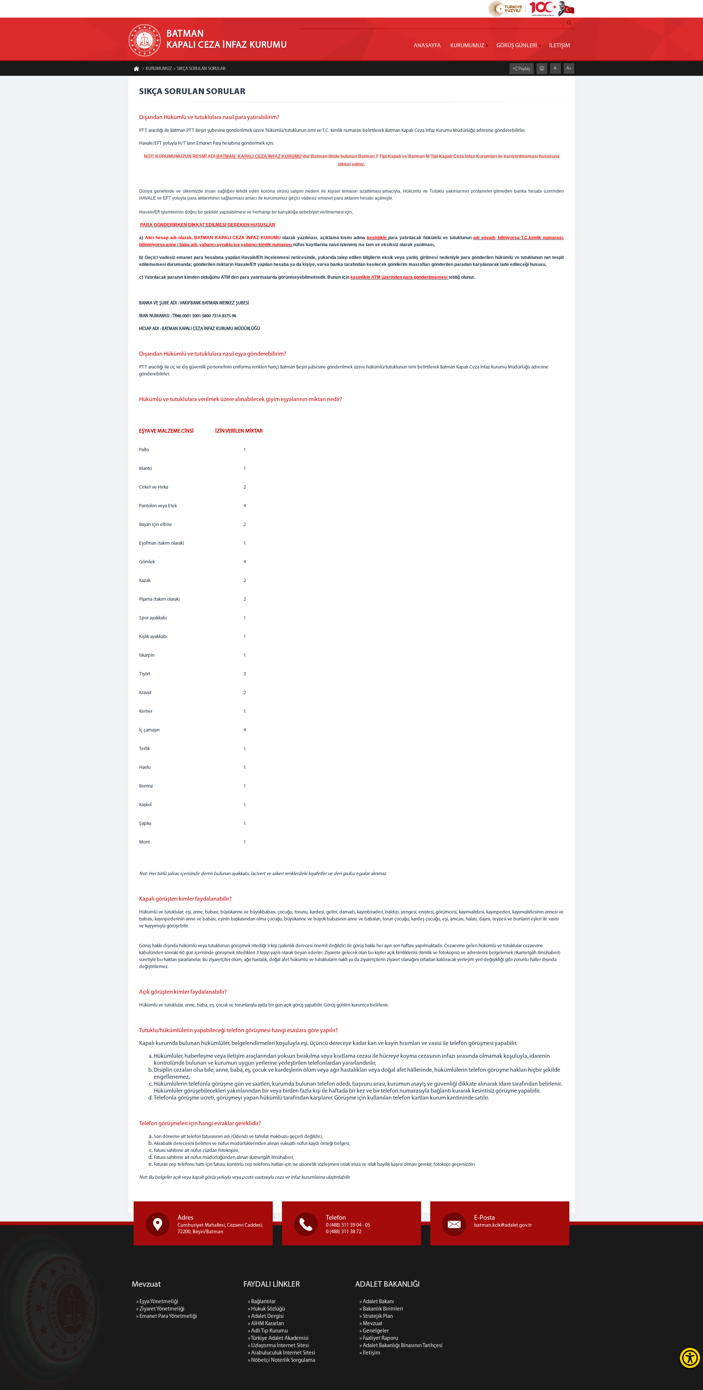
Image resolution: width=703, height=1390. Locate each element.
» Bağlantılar (262, 1302)
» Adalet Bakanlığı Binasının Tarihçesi (401, 1346)
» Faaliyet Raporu (379, 1338)
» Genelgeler (374, 1331)
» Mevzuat (371, 1324)
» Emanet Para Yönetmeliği (166, 1316)
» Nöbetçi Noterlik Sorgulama (281, 1360)
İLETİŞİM (559, 46)
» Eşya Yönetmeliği (157, 1302)
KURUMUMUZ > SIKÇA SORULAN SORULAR (185, 69)
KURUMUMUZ (467, 46)
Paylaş (523, 69)
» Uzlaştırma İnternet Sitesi (278, 1346)
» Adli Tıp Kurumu (268, 1331)
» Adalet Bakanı (377, 1302)
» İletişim (370, 1353)
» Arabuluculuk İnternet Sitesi (281, 1353)
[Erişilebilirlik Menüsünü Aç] (690, 1358)
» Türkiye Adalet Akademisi (278, 1338)
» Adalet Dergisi (266, 1316)
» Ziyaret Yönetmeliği (160, 1309)
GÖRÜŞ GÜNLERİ (516, 46)
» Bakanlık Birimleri (381, 1309)
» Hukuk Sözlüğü (266, 1309)
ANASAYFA (427, 46)
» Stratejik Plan (376, 1316)
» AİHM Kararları (266, 1324)
